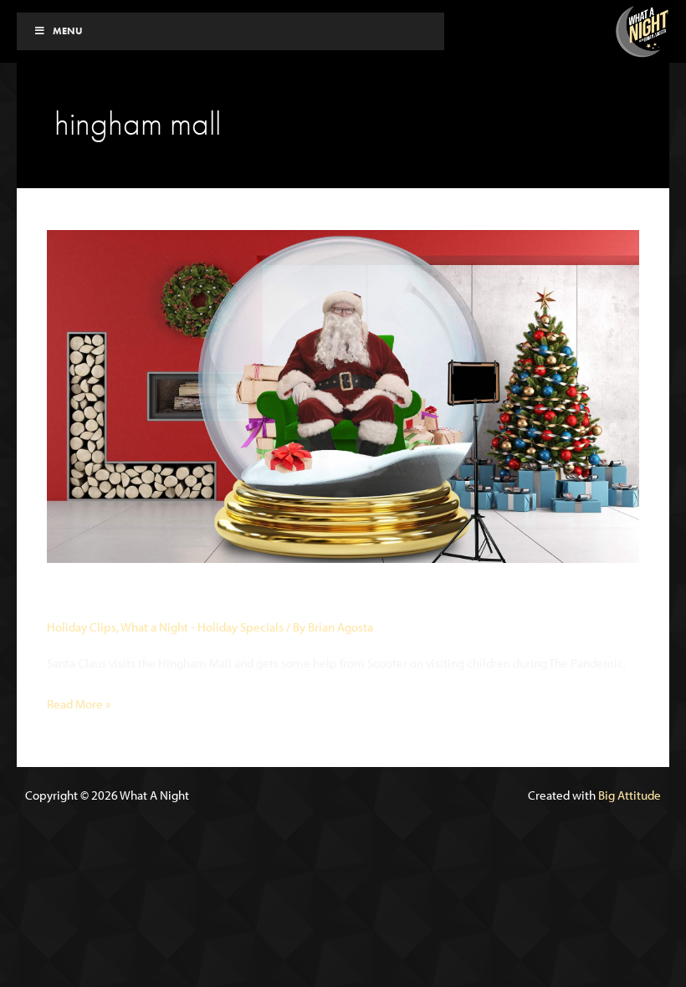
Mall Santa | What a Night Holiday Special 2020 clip (311, 597)
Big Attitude (629, 795)
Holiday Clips (81, 627)
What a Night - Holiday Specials (202, 627)
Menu (68, 31)
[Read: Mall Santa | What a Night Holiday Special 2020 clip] (343, 395)
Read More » (78, 705)
